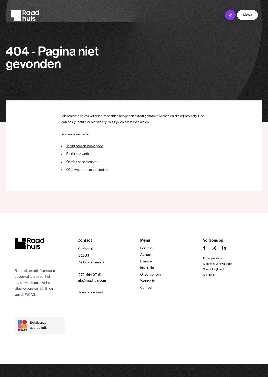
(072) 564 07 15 (89, 275)
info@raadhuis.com (91, 280)
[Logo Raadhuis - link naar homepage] (25, 15)
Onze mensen (150, 274)
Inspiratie (147, 268)
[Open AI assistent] (230, 15)
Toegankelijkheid (213, 269)
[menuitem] (165, 248)
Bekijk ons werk (77, 154)
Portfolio (146, 248)
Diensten (146, 261)
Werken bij (147, 281)
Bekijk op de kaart (90, 292)
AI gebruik (209, 274)
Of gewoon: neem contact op (87, 170)
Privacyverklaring (213, 258)
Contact (146, 288)
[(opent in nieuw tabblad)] (204, 248)
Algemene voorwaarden (217, 263)
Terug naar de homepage (84, 146)
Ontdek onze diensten (82, 162)
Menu (247, 15)
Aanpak (146, 255)
